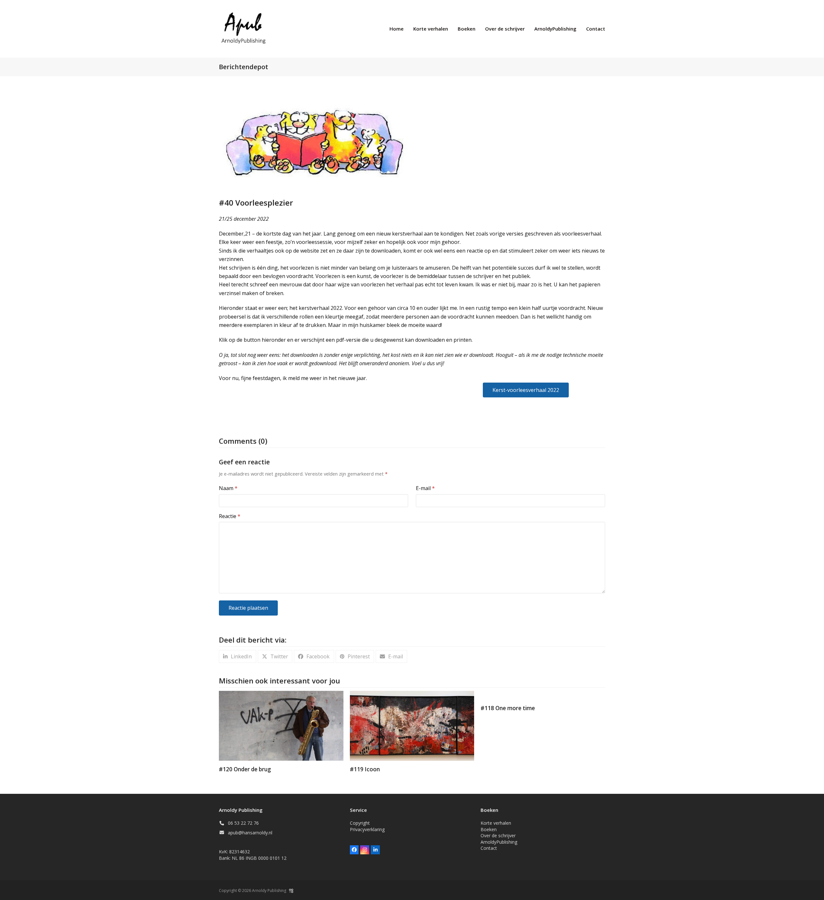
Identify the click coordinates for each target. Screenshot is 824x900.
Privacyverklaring (367, 829)
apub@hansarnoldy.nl (250, 833)
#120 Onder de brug (245, 769)
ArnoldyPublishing (499, 842)
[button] (237, 656)
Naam (228, 488)
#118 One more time (508, 708)
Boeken (489, 829)
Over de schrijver (498, 835)
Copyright (360, 823)
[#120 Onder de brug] (281, 725)
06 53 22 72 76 (243, 823)
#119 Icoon (365, 769)
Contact (489, 848)
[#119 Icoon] (412, 725)
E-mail (425, 488)
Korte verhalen (496, 823)
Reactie (229, 516)
